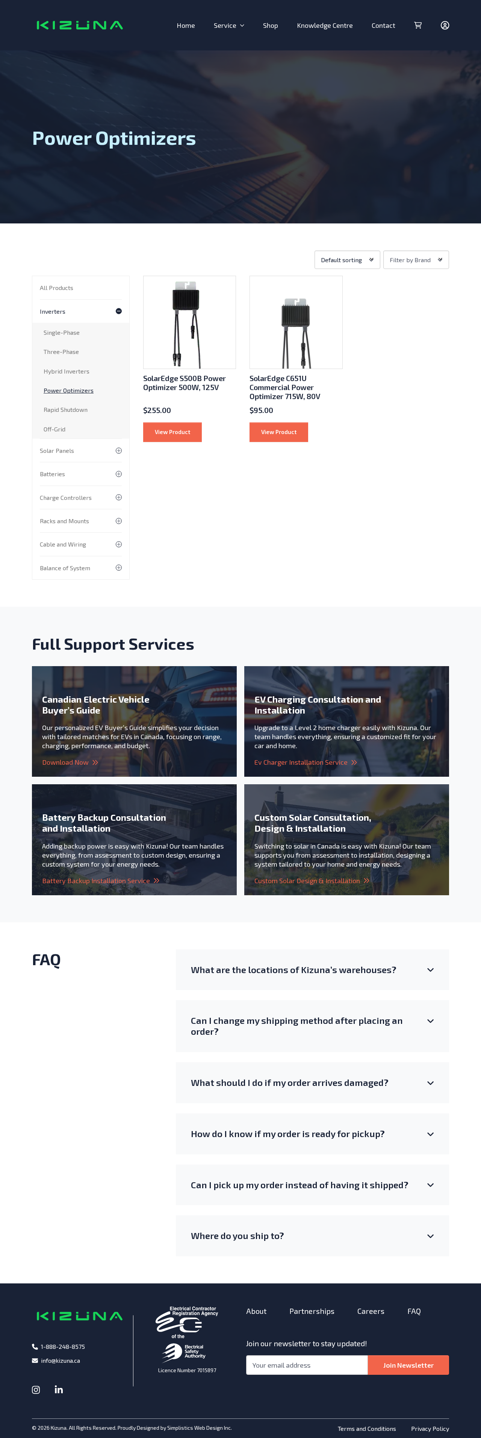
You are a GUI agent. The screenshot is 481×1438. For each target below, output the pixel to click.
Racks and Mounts (64, 520)
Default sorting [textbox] (341, 259)
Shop (270, 25)
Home (186, 25)
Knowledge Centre (325, 25)
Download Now (65, 762)
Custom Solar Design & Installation (307, 880)
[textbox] (416, 260)
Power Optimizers (69, 390)
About (256, 1310)
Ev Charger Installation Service (301, 762)
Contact (383, 25)
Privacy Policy (430, 1428)
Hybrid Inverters (66, 371)
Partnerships (311, 1310)
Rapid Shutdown (66, 409)
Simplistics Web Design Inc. (199, 1427)
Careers (370, 1310)
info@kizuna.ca (60, 1360)
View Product (178, 431)
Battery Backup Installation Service (96, 880)
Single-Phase (62, 332)
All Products (56, 287)
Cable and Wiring (63, 544)
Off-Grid (54, 429)
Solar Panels (57, 450)
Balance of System (65, 567)
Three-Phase (61, 351)
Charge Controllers (66, 497)
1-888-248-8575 (63, 1346)
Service (225, 25)
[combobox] (347, 260)
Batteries (52, 473)
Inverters (52, 311)
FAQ (414, 1310)
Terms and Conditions (367, 1428)
